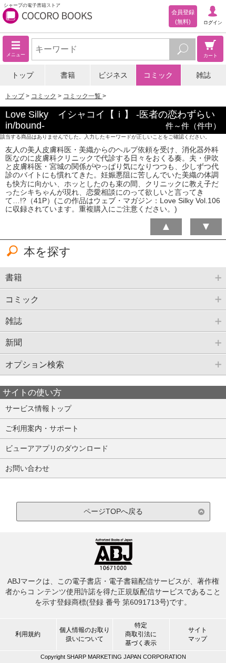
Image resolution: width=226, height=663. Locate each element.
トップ (23, 75)
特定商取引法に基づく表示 (141, 634)
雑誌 (203, 75)
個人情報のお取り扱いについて (84, 634)
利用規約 (27, 634)
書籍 (67, 75)
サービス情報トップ (38, 408)
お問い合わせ (27, 468)
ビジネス (113, 75)
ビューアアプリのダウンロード (56, 448)
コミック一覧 (82, 96)
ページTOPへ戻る (113, 511)
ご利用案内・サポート (42, 428)
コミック (158, 75)
